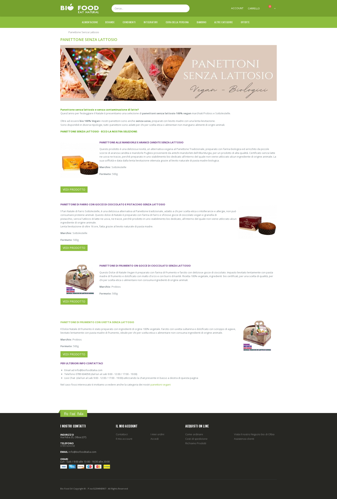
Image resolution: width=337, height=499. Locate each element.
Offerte (245, 22)
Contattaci (122, 434)
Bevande (109, 22)
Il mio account (124, 439)
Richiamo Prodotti (195, 443)
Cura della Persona (177, 22)
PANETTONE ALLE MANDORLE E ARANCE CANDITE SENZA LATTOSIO (141, 142)
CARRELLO (254, 8)
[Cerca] (184, 8)
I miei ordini (157, 434)
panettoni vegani (161, 384)
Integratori (151, 22)
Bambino (201, 22)
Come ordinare (194, 434)
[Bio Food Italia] (79, 8)
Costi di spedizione (196, 439)
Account (237, 8)
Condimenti (129, 22)
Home (61, 32)
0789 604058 (67, 446)
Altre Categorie (223, 22)
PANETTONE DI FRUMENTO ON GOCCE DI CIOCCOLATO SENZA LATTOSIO (145, 265)
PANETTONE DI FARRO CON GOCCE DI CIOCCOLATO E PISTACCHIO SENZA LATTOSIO (112, 204)
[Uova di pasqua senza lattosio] (168, 47)
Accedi (155, 439)
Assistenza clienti (244, 439)
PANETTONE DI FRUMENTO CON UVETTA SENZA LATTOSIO (97, 322)
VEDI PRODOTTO (74, 189)
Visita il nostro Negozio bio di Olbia (254, 434)
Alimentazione (90, 22)
